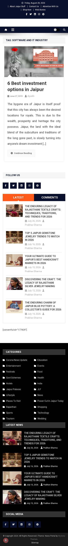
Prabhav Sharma (33, 225)
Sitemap (34, 543)
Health (40, 377)
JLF (39, 389)
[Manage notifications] (5, 540)
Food (39, 371)
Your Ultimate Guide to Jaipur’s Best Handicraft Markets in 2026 (42, 260)
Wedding (41, 418)
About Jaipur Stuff (17, 6)
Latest (18, 197)
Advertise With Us (50, 6)
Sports (9, 413)
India (39, 383)
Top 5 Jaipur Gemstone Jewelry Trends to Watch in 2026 (42, 236)
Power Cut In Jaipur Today (50, 401)
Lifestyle (10, 395)
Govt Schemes (13, 377)
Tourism (10, 418)
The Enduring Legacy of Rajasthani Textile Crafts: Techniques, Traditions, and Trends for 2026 (43, 211)
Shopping (42, 407)
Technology (43, 413)
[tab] (18, 197)
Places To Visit (13, 401)
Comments (49, 197)
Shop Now (27, 10)
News (40, 395)
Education (42, 360)
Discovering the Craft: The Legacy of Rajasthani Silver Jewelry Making (43, 283)
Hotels (9, 383)
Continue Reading (23, 153)
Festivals (10, 371)
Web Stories (40, 10)
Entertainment (13, 366)
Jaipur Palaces (13, 389)
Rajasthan (11, 407)
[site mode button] (57, 29)
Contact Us (34, 6)
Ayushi (31, 96)
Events (40, 366)
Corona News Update (16, 360)
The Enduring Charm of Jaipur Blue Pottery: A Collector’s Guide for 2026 (43, 306)
